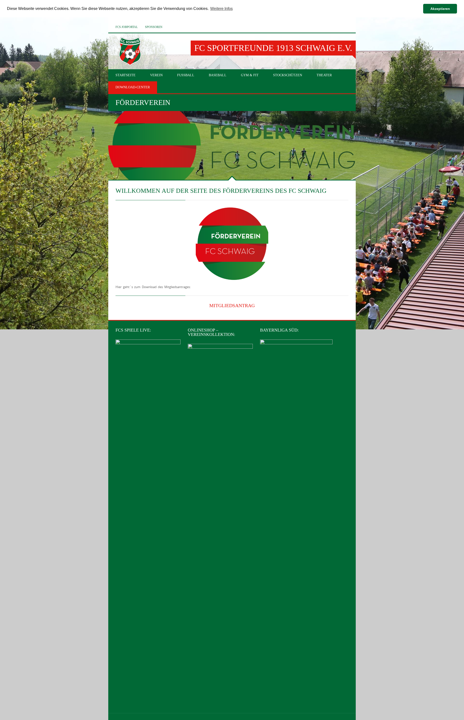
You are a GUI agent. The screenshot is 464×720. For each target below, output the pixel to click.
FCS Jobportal (127, 27)
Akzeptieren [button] (440, 9)
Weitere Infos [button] (221, 9)
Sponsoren (153, 27)
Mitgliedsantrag (232, 305)
